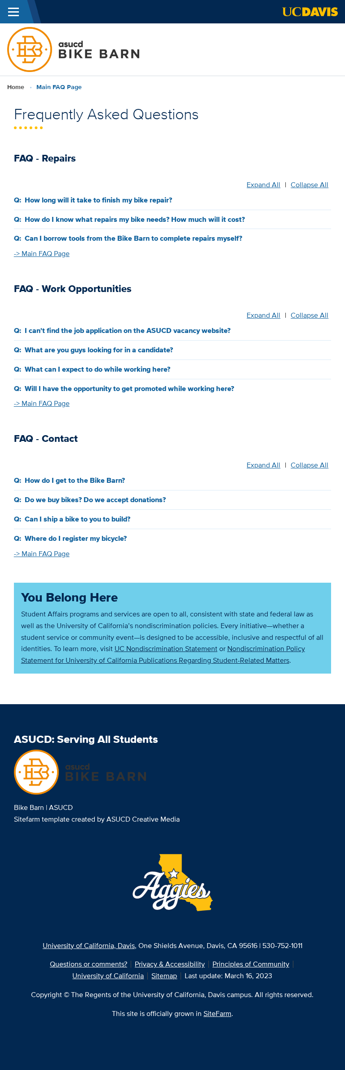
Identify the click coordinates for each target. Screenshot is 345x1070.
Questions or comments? (88, 964)
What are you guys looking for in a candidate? (99, 350)
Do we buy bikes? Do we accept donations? (95, 500)
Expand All (263, 184)
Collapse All (309, 184)
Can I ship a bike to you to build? (77, 519)
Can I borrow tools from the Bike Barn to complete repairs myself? (133, 238)
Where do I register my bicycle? (76, 538)
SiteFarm (217, 1013)
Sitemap (164, 976)
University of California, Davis (89, 945)
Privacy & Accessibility (170, 964)
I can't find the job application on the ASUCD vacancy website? (127, 330)
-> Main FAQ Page (42, 253)
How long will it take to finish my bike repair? (98, 200)
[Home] (73, 49)
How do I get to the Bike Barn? (75, 480)
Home (15, 86)
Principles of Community (250, 964)
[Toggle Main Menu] (13, 11)
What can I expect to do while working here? (97, 369)
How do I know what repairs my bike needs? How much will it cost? (135, 219)
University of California (108, 976)
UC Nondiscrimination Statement (166, 648)
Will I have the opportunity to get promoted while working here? (129, 388)
